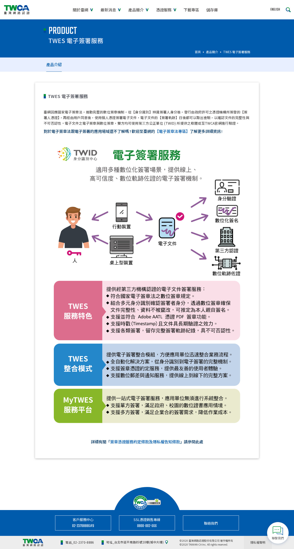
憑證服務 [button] (164, 9)
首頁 (198, 52)
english (275, 9)
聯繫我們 (278, 538)
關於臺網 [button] (81, 9)
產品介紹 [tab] (54, 64)
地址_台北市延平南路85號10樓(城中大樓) (135, 542)
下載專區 (191, 9)
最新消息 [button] (109, 9)
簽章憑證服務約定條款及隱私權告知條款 (145, 442)
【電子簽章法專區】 (172, 132)
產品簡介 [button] (136, 9)
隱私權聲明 (257, 542)
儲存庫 (212, 9)
